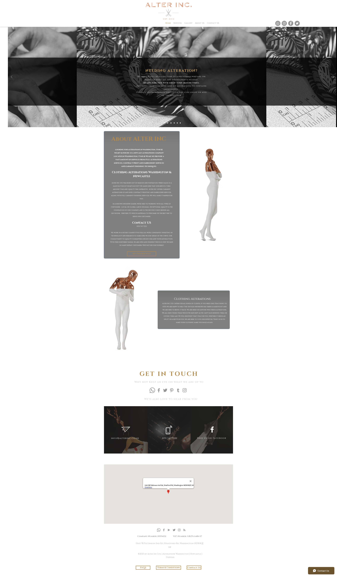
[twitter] (174, 530)
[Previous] (11, 77)
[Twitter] (297, 23)
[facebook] (164, 530)
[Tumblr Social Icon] (178, 390)
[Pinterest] (171, 390)
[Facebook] (290, 23)
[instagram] (179, 530)
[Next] (333, 77)
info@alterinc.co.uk (125, 438)
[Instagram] (284, 23)
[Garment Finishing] (171, 123)
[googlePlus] (184, 530)
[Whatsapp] (277, 23)
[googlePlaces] (169, 530)
